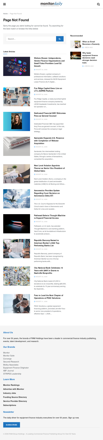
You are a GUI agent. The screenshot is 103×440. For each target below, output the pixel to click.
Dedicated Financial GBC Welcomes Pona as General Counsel (50, 114)
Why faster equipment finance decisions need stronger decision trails (90, 58)
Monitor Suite (8, 355)
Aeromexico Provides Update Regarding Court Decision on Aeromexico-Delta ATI (47, 193)
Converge (7, 358)
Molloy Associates (10, 364)
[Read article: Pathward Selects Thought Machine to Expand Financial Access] (16, 223)
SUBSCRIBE (11, 424)
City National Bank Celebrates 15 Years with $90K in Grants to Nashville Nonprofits (48, 270)
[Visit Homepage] (51, 4)
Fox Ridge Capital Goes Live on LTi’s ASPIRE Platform (48, 89)
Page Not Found (16, 13)
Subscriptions (9, 405)
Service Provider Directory (15, 401)
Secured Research (11, 361)
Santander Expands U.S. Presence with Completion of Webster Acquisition (49, 140)
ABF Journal (8, 370)
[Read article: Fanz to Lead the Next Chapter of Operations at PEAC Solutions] (16, 303)
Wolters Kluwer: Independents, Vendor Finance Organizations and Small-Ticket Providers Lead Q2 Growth (49, 62)
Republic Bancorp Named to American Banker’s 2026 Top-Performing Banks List (47, 243)
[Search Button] (98, 4)
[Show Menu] (4, 4)
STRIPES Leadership (12, 373)
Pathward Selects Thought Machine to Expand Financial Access (49, 216)
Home (5, 13)
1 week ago (88, 47)
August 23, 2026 (41, 69)
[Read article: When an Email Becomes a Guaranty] (75, 44)
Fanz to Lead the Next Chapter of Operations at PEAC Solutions (48, 296)
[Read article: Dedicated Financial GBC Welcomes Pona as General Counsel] (16, 121)
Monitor (6, 352)
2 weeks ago (89, 66)
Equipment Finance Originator (16, 367)
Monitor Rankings (11, 385)
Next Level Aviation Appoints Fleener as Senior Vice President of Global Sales (49, 168)
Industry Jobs (9, 393)
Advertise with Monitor (13, 389)
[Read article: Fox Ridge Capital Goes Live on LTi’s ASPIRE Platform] (16, 96)
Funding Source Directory (15, 397)
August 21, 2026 (41, 301)
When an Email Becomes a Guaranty (91, 42)
